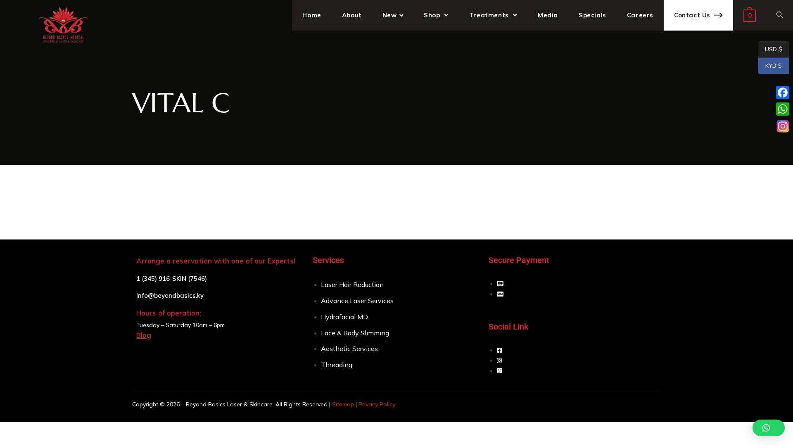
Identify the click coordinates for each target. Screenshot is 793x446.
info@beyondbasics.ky (170, 295)
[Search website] (779, 15)
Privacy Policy (377, 404)
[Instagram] (782, 126)
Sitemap (343, 404)
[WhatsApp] (782, 109)
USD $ (770, 49)
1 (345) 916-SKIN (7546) (171, 278)
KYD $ (770, 66)
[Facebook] (782, 92)
